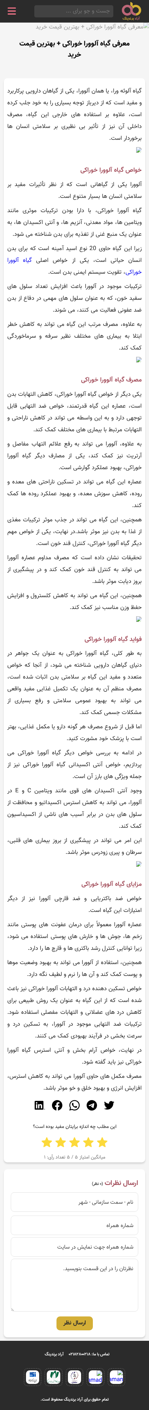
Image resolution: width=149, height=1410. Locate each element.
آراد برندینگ (54, 1354)
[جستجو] (36, 11)
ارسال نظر (74, 1323)
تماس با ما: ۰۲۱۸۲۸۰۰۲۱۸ (89, 1354)
